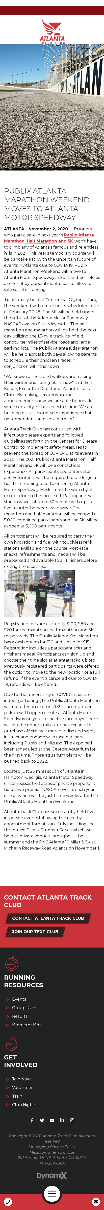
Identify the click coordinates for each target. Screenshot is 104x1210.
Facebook (32, 1120)
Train (17, 1096)
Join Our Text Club (35, 931)
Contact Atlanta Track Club (48, 918)
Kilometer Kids (26, 1025)
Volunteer (22, 1087)
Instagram (72, 1120)
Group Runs (24, 1008)
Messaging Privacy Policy (52, 1147)
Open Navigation (52, 1194)
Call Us (8, 1202)
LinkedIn (62, 1120)
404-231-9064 (52, 1163)
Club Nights (24, 1105)
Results (19, 1016)
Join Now (21, 1079)
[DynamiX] (52, 1176)
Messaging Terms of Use (52, 1152)
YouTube (52, 1120)
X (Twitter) (42, 1120)
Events (19, 999)
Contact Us (96, 1202)
